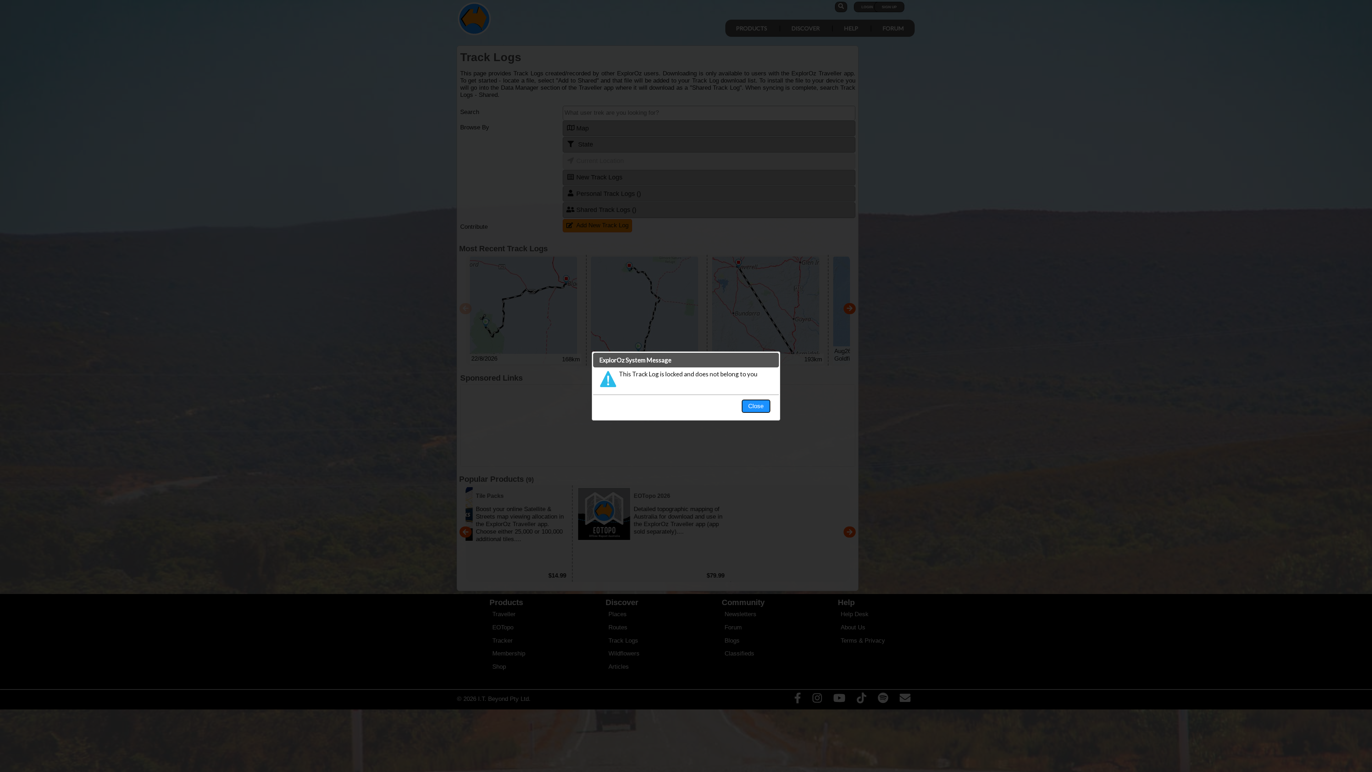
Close (756, 406)
